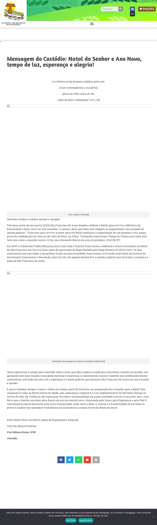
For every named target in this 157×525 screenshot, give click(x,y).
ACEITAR (71, 520)
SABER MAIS (86, 520)
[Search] (120, 9)
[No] (153, 516)
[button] (147, 9)
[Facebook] (132, 9)
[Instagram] (132, 13)
